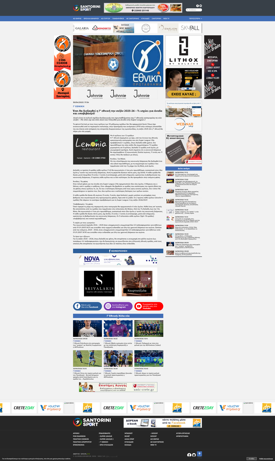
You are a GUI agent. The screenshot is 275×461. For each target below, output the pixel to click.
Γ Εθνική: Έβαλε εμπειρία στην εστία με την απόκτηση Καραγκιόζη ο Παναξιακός (118, 345)
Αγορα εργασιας (183, 433)
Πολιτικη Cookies (81, 439)
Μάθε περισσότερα (266, 459)
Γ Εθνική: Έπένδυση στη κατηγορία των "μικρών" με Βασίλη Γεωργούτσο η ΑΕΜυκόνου (87, 345)
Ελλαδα (128, 445)
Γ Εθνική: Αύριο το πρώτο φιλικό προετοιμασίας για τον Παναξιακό (147, 374)
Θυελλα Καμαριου (91, 18)
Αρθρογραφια (182, 436)
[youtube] (200, 6)
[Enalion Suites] (114, 28)
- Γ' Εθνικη (103, 442)
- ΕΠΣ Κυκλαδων (106, 445)
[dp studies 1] (44, 408)
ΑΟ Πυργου (105, 18)
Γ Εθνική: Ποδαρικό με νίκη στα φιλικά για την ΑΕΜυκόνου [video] (147, 344)
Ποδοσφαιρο (104, 433)
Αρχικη (76, 433)
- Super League (105, 436)
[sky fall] (137, 28)
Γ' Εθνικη (78, 106)
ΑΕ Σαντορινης (132, 18)
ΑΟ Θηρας (77, 18)
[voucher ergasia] (97, 408)
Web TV (166, 18)
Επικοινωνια (78, 445)
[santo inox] (181, 28)
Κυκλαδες (145, 18)
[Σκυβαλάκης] (159, 28)
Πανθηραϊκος (118, 18)
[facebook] (197, 6)
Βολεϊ (127, 436)
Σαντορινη (156, 18)
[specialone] (26, 408)
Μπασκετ (129, 433)
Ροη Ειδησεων (79, 436)
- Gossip (154, 433)
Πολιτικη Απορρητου (82, 442)
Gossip (153, 436)
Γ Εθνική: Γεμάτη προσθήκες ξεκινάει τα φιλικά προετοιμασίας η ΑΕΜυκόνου (118, 375)
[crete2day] (70, 408)
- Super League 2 (106, 439)
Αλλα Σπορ (129, 439)
